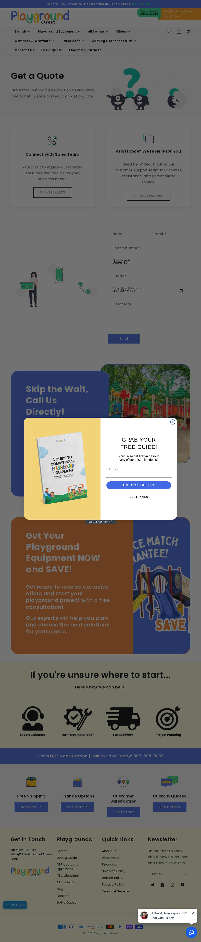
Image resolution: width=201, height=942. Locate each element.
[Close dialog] (172, 422)
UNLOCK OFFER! (138, 485)
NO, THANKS (139, 497)
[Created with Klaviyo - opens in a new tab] (100, 522)
